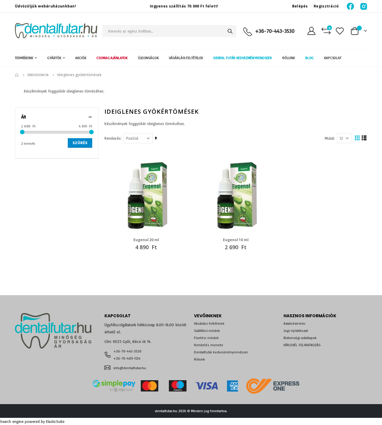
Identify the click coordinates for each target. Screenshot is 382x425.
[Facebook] (351, 6)
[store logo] (56, 31)
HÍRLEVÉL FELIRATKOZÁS (302, 345)
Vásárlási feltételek (209, 323)
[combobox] (169, 31)
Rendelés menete (208, 345)
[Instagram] (363, 6)
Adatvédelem (294, 323)
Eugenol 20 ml (146, 240)
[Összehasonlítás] (326, 31)
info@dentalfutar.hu (129, 368)
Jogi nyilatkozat (296, 330)
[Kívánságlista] (340, 31)
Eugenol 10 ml (235, 240)
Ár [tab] (23, 117)
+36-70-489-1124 (126, 358)
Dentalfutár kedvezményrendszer (221, 352)
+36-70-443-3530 (275, 31)
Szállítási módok (207, 330)
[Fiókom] (311, 31)
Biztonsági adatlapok (300, 337)
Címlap (17, 74)
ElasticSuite (55, 421)
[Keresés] (230, 31)
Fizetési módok (206, 337)
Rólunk (199, 359)
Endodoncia (38, 75)
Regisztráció (326, 6)
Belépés (300, 6)
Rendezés (112, 138)
